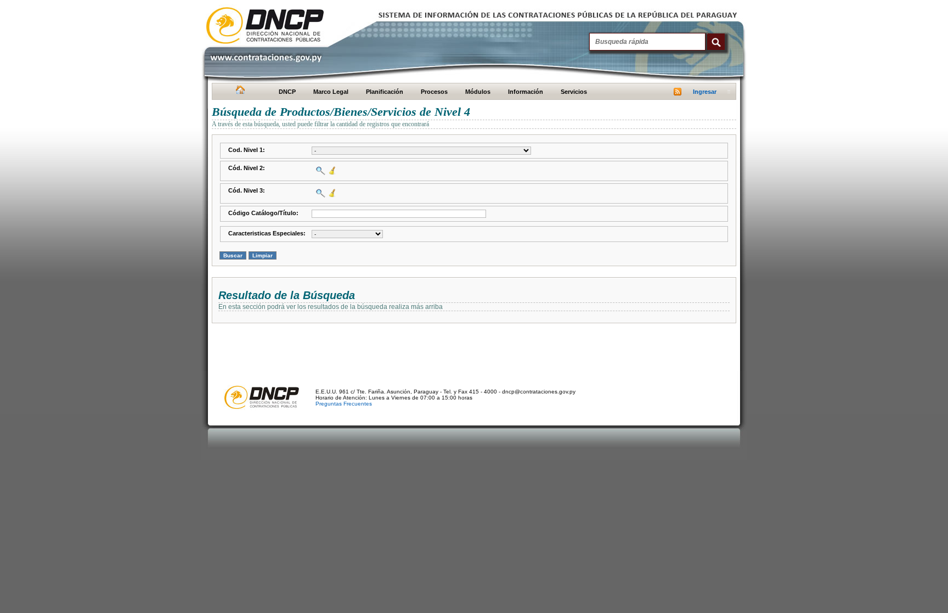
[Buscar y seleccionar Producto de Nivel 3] (319, 193)
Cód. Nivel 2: (246, 168)
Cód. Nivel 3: (246, 190)
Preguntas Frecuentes (343, 404)
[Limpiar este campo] (331, 170)
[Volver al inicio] (239, 92)
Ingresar (704, 91)
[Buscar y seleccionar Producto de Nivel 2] (319, 170)
